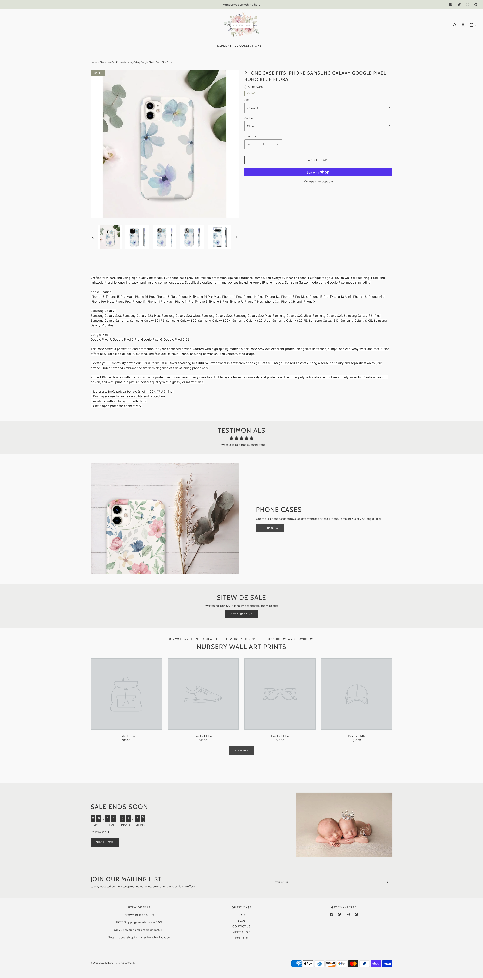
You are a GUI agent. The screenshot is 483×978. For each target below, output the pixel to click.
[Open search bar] (454, 25)
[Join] (387, 882)
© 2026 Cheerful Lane (102, 962)
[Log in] (463, 25)
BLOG (241, 920)
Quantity (250, 136)
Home (94, 62)
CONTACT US (241, 926)
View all (241, 750)
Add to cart (318, 160)
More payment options (318, 181)
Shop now (104, 842)
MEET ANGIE (241, 932)
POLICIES (241, 938)
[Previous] (208, 4)
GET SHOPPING (241, 614)
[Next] (275, 4)
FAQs (241, 914)
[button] (93, 237)
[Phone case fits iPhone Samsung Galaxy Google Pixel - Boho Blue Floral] (126, 693)
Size (247, 100)
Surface (249, 118)
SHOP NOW (270, 528)
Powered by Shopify (125, 962)
